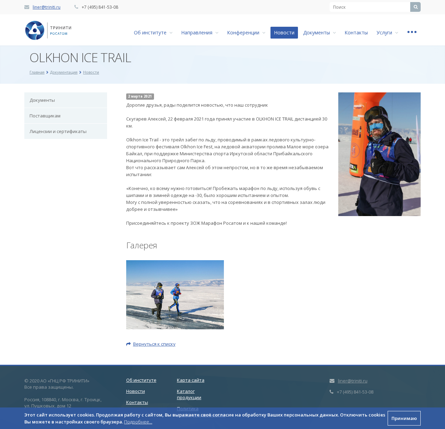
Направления (198, 32)
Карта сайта (190, 380)
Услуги (386, 32)
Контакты (356, 32)
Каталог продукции (189, 394)
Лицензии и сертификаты (58, 131)
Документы (318, 32)
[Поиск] (415, 7)
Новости (284, 32)
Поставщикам (45, 116)
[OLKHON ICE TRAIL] (379, 96)
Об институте (151, 32)
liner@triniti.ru (46, 7)
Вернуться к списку (154, 344)
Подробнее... (138, 422)
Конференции (244, 32)
